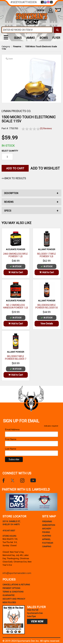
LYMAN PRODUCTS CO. (16, 111)
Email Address (13, 429)
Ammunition (48, 525)
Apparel (46, 539)
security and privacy (14, 599)
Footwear (47, 543)
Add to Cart (17, 272)
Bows (44, 37)
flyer (56, 37)
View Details (47, 323)
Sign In (40, 10)
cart (56, 11)
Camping (46, 546)
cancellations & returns (16, 584)
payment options (11, 588)
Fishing (46, 532)
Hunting (46, 536)
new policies (9, 602)
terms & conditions (13, 591)
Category (6, 46)
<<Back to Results (14, 178)
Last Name (10, 448)
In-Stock (8, 145)
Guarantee (9, 595)
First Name (10, 439)
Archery (46, 528)
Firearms (17, 46)
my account (50, 10)
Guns (18, 37)
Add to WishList (45, 168)
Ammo (30, 37)
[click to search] (57, 30)
